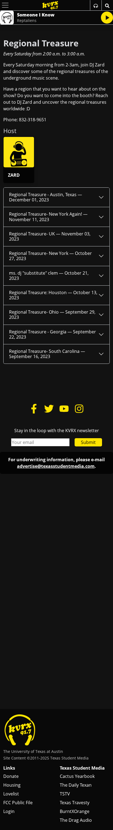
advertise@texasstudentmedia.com (56, 466)
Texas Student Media (82, 768)
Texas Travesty (74, 803)
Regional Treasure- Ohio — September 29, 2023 (52, 314)
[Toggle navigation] (5, 5)
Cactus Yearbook (77, 776)
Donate (11, 776)
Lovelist (11, 794)
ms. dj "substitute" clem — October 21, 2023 (49, 275)
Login (9, 811)
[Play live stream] (107, 18)
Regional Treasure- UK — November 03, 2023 (50, 236)
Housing (12, 785)
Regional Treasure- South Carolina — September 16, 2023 (47, 353)
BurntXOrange (74, 811)
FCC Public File (18, 803)
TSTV (65, 794)
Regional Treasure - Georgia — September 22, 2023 (52, 334)
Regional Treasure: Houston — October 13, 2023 (53, 295)
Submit (88, 442)
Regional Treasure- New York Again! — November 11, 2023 (48, 216)
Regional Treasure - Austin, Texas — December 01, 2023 (45, 197)
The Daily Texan (76, 785)
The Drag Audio (76, 820)
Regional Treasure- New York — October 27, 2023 (50, 255)
